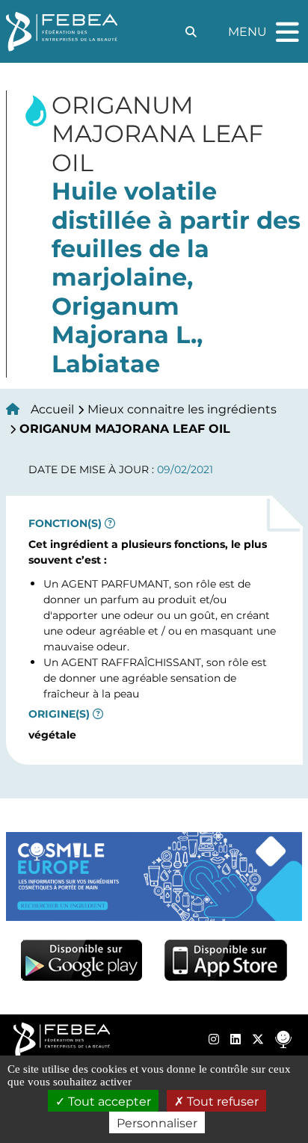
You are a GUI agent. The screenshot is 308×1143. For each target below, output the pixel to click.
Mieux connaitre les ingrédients (182, 408)
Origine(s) (59, 714)
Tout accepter (108, 1101)
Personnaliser (157, 1122)
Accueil (52, 408)
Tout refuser (221, 1101)
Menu (265, 25)
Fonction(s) (65, 523)
